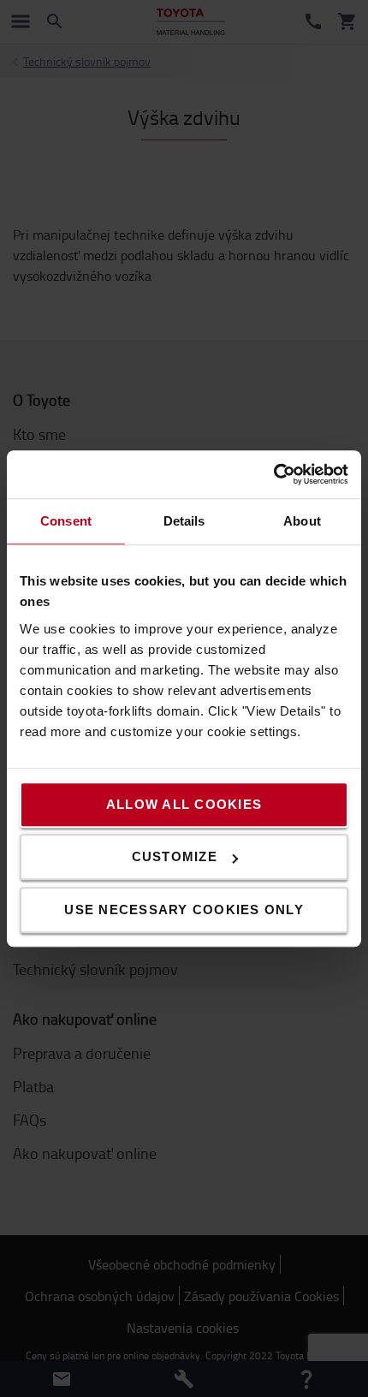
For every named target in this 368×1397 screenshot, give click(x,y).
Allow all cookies (184, 804)
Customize (174, 856)
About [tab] (302, 521)
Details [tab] (184, 521)
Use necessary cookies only (184, 909)
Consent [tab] (66, 521)
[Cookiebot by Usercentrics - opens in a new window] (273, 474)
